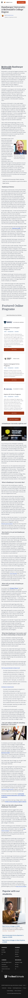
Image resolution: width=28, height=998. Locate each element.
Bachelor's (17, 952)
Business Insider (16, 228)
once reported (13, 573)
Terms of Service (18, 990)
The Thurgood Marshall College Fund (10, 668)
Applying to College (18, 962)
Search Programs (21, 2)
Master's (16, 954)
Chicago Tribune (14, 588)
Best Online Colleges (21, 886)
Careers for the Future (6, 968)
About (24, 985)
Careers (4, 960)
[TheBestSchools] (8, 2)
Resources (18, 960)
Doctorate (17, 956)
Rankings (4, 947)
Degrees (17, 947)
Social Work (4, 964)
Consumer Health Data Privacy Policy (14, 993)
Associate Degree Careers (6, 962)
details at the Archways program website (15, 801)
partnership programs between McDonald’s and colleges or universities (13, 795)
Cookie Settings (10, 990)
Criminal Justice (5, 966)
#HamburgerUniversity (7, 523)
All (2, 954)
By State (3, 949)
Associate (17, 949)
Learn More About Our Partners (14, 315)
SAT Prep (16, 966)
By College (4, 952)
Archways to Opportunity (7, 686)
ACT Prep (16, 964)
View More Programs (14, 419)
